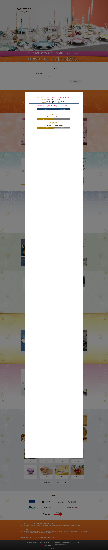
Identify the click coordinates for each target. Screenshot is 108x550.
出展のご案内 (45, 119)
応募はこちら (62, 109)
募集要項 (45, 109)
